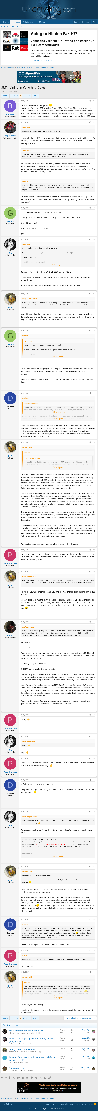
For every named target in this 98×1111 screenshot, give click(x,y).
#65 (94, 294)
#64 (94, 239)
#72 (94, 715)
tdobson (12, 1044)
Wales (26, 1062)
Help (84, 1104)
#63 (94, 208)
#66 (94, 331)
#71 (94, 622)
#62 (94, 122)
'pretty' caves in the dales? (22, 1049)
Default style (8, 1104)
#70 (94, 571)
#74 (94, 758)
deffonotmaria (14, 1052)
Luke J (11, 1062)
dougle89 (87, 1051)
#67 (94, 393)
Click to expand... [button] (58, 265)
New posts (5, 26)
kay (4, 91)
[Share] (90, 100)
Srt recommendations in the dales (26, 1030)
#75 (94, 780)
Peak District (30, 1044)
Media (42, 22)
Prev (6, 96)
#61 (94, 101)
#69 (94, 550)
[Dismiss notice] (94, 32)
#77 (94, 866)
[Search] (94, 22)
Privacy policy (75, 1104)
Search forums (16, 26)
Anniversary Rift (17, 1067)
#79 (94, 950)
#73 (94, 736)
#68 (94, 442)
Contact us (50, 1104)
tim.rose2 (12, 1070)
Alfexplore (86, 1040)
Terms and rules (62, 1104)
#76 (94, 811)
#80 (94, 972)
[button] (35, 22)
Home (6, 22)
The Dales (30, 1033)
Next (34, 96)
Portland (30, 1070)
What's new (28, 22)
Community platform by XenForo (49, 1109)
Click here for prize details (42, 60)
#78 (94, 919)
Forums (16, 22)
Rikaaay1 (12, 1033)
